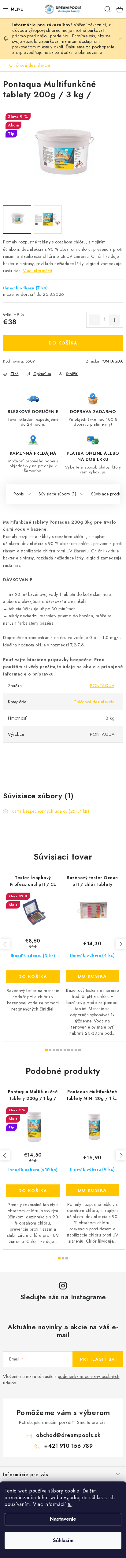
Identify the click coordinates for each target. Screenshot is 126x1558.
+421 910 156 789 (68, 1446)
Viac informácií (37, 271)
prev (5, 944)
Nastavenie (63, 1518)
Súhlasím (63, 1540)
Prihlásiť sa (97, 1359)
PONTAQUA (112, 361)
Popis (18, 494)
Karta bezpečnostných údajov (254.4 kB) (50, 811)
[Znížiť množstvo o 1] (94, 320)
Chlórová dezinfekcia (93, 702)
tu (70, 1504)
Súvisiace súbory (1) (57, 494)
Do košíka (63, 343)
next (121, 944)
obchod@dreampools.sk (68, 1435)
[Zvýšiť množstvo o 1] (114, 320)
